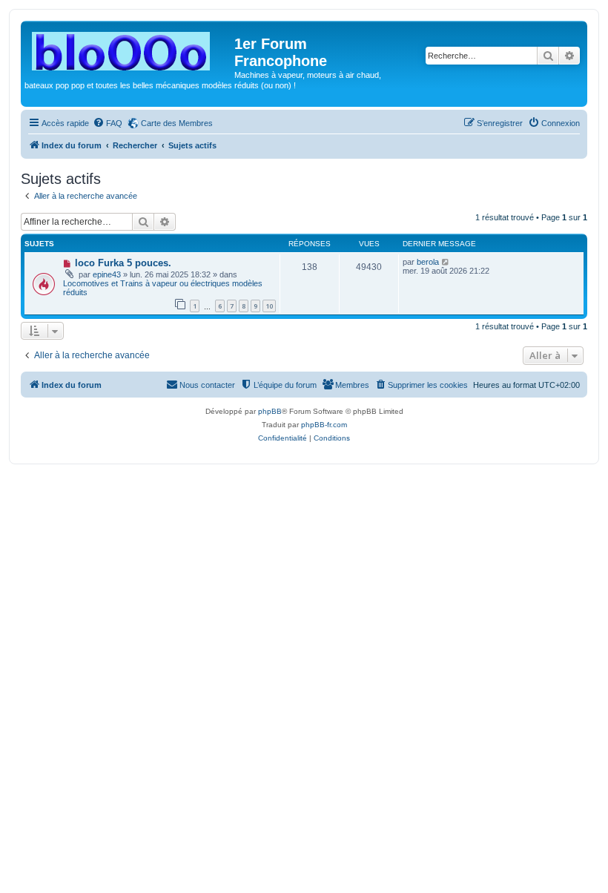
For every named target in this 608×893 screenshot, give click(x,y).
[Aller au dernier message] (446, 261)
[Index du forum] (129, 48)
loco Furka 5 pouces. (123, 262)
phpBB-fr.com (324, 425)
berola (428, 261)
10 (269, 306)
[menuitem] (107, 123)
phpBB (270, 411)
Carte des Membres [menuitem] (177, 123)
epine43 (107, 274)
